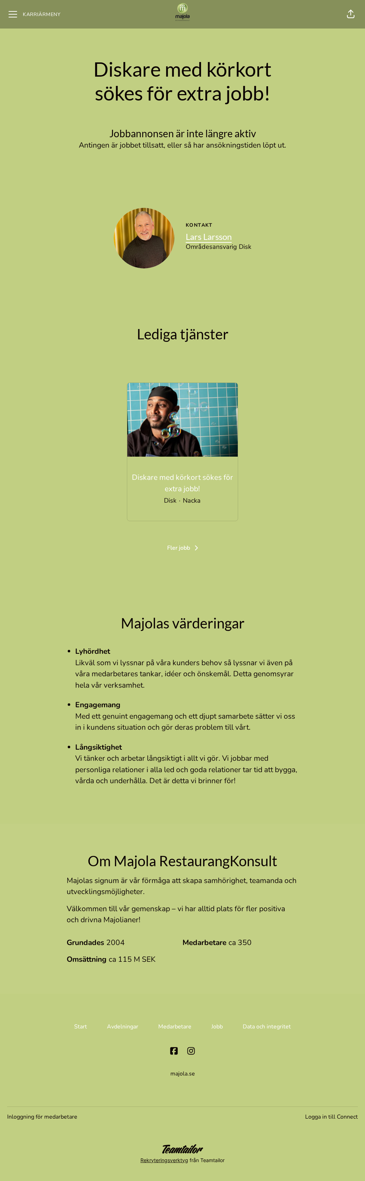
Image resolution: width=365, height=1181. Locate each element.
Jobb (217, 1027)
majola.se (182, 1074)
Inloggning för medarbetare (42, 1117)
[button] (351, 14)
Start (80, 1027)
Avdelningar (122, 1027)
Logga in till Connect (331, 1117)
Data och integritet (267, 1027)
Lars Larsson (209, 236)
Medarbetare (174, 1027)
